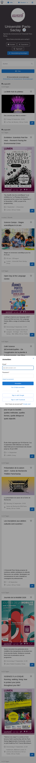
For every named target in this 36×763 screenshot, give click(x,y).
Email (4, 364)
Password (6, 372)
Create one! (27, 404)
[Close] (33, 358)
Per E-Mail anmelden (18, 387)
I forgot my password (8, 379)
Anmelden (18, 383)
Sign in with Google (18, 395)
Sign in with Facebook (18, 399)
